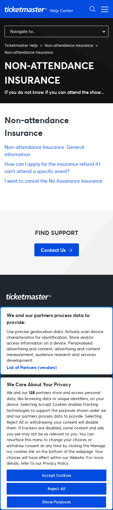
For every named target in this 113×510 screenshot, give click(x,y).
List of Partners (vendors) (32, 367)
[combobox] (56, 31)
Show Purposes (56, 502)
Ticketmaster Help (21, 45)
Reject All (56, 488)
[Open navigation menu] (103, 9)
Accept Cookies (56, 475)
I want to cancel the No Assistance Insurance (53, 181)
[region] (56, 408)
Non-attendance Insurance (69, 45)
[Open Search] (92, 9)
